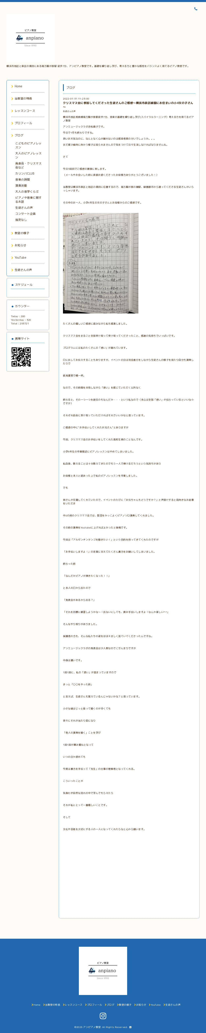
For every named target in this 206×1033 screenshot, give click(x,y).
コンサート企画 (25, 214)
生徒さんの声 (69, 111)
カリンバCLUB (24, 173)
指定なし (21, 220)
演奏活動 (21, 185)
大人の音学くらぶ (27, 191)
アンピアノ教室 (92, 1027)
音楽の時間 (22, 179)
